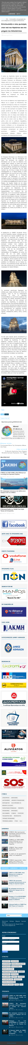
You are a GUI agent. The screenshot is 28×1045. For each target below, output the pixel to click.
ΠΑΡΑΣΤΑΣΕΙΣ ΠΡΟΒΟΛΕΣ (9, 808)
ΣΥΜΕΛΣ (14, 813)
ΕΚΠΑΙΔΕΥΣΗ (6, 802)
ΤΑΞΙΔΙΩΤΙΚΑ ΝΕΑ (7, 815)
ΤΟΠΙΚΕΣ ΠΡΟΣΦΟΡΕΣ (8, 818)
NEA (7, 19)
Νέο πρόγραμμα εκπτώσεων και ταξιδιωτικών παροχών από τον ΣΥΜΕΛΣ (13, 491)
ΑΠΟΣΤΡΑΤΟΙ (5, 797)
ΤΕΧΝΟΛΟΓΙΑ (17, 815)
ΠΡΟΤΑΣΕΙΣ (14, 810)
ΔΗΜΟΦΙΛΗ (13, 868)
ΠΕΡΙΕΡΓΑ (21, 808)
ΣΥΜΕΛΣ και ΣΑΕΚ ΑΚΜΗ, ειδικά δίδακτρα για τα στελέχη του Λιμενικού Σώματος (13, 473)
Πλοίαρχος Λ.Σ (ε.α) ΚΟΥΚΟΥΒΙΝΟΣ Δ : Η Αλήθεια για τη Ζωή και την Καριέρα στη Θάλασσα (17, 898)
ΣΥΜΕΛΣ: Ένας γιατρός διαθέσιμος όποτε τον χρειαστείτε (16, 849)
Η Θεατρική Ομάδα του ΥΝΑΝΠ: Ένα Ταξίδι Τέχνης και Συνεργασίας (12, 510)
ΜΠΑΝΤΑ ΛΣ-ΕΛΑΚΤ (7, 805)
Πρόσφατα (5, 868)
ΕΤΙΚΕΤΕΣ (23, 868)
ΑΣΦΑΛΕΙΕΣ (14, 797)
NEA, (11, 35)
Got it (18, 14)
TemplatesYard (11, 1043)
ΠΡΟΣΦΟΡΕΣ (5, 810)
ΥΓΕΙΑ (16, 821)
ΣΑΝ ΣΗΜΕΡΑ (6, 813)
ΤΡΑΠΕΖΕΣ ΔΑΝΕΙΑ (7, 821)
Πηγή (2, 410)
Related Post (5, 457)
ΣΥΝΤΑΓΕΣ (20, 813)
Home (3, 19)
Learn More (11, 14)
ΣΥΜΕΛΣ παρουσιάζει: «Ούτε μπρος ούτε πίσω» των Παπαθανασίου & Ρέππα (17, 861)
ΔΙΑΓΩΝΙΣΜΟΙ (6, 800)
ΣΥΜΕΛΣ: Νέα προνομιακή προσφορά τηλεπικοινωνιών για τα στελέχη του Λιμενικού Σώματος (17, 882)
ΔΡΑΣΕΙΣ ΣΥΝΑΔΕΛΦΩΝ (18, 800)
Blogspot (19, 1043)
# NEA (6, 414)
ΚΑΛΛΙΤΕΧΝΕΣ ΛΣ (16, 802)
